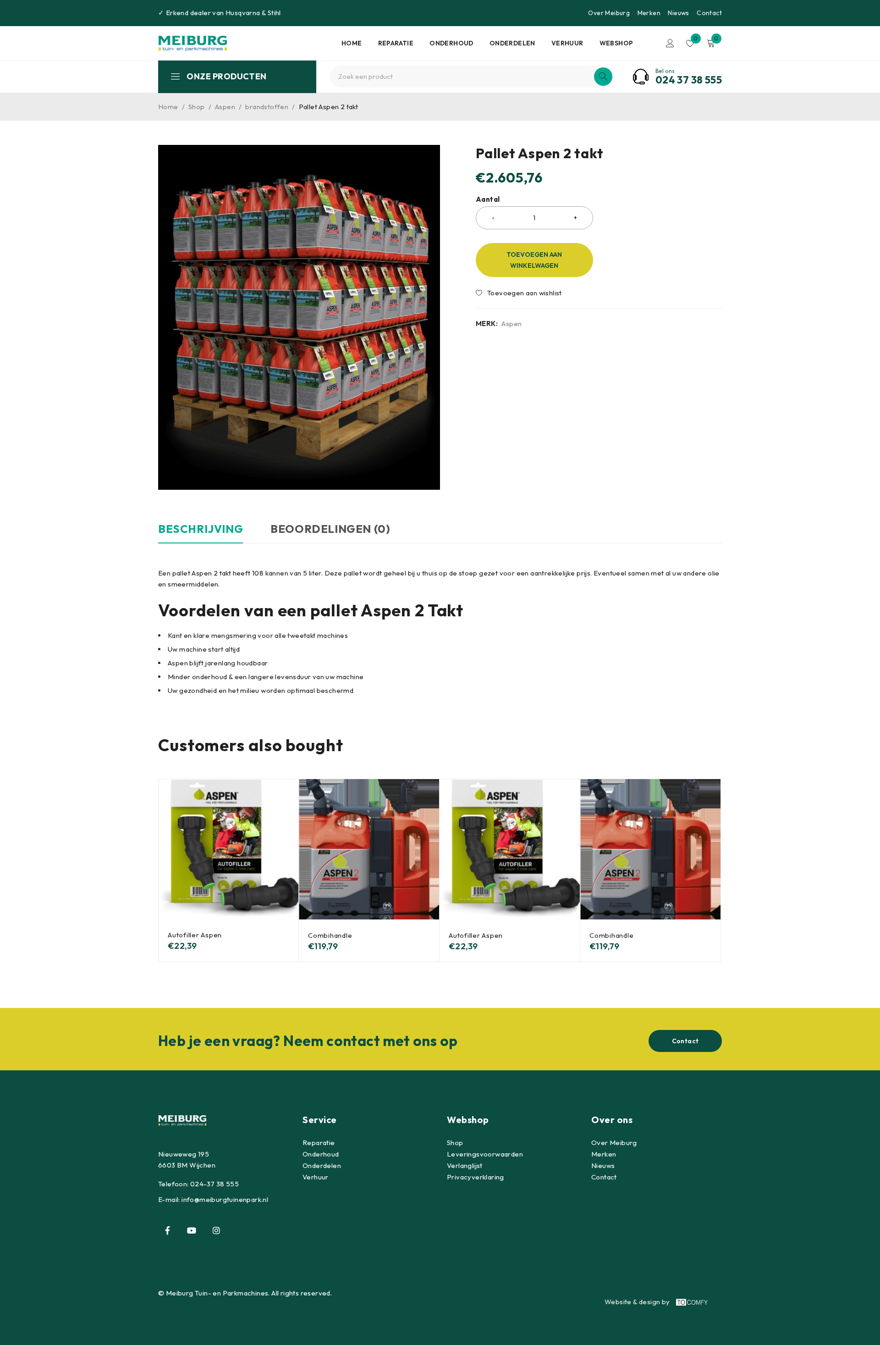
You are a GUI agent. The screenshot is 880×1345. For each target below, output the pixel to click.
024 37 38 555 (688, 79)
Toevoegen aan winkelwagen (534, 260)
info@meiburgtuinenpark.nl (225, 1199)
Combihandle (330, 935)
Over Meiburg (609, 13)
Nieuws (678, 13)
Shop (196, 106)
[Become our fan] (167, 1230)
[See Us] (216, 1230)
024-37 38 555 (214, 1183)
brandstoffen (266, 106)
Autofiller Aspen (195, 934)
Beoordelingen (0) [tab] (330, 528)
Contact (709, 13)
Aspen (225, 106)
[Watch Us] (191, 1230)
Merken (649, 13)
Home (168, 106)
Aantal (488, 199)
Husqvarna (243, 12)
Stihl (274, 12)
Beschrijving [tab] (200, 528)
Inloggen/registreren (670, 43)
